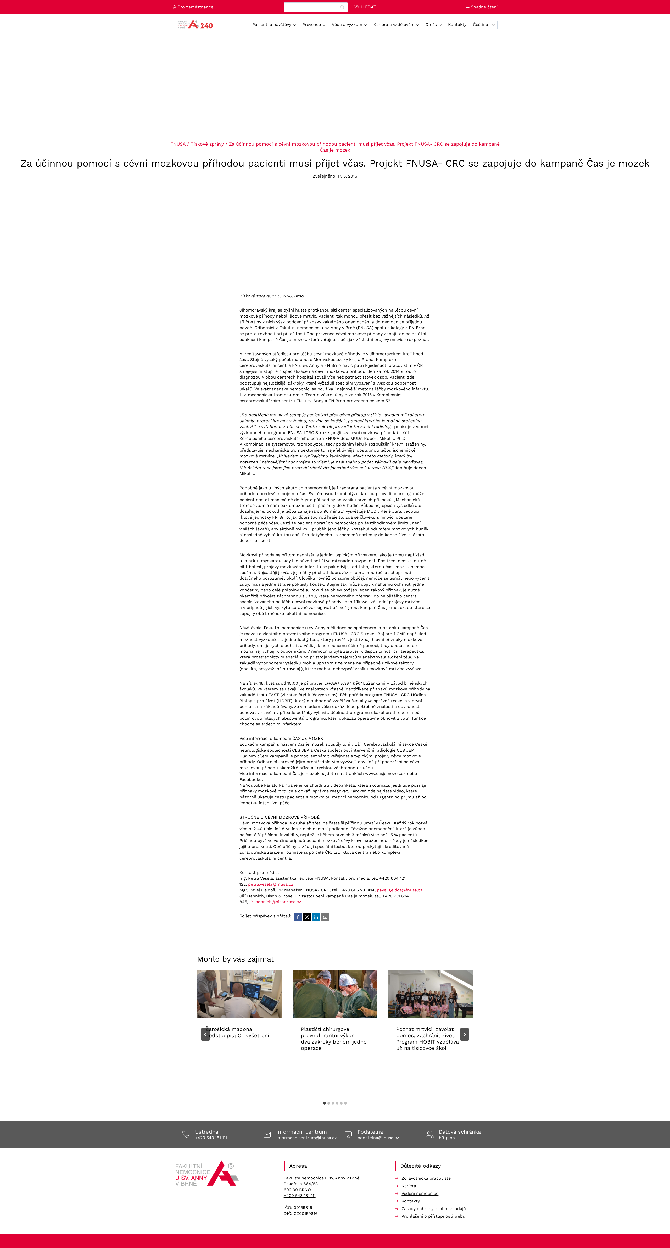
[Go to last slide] (205, 1034)
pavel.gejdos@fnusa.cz (400, 890)
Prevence (311, 24)
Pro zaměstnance (195, 6)
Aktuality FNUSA (223, 1052)
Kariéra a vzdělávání (393, 24)
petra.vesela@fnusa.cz (270, 884)
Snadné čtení (484, 6)
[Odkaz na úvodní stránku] (207, 1174)
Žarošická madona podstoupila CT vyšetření (237, 1032)
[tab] (324, 1103)
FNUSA (178, 144)
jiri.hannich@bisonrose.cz (275, 901)
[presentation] (239, 994)
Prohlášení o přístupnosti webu (433, 1216)
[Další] (464, 1034)
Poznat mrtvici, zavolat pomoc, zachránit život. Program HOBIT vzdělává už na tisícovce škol (427, 1038)
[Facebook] (298, 917)
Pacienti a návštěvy (271, 24)
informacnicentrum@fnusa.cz (306, 1137)
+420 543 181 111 (211, 1137)
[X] (307, 917)
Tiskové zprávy (207, 144)
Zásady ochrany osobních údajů (433, 1208)
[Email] (325, 917)
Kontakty (457, 24)
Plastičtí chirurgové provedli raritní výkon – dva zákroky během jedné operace (334, 1038)
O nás (431, 24)
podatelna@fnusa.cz (378, 1137)
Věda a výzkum (347, 24)
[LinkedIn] (316, 917)
